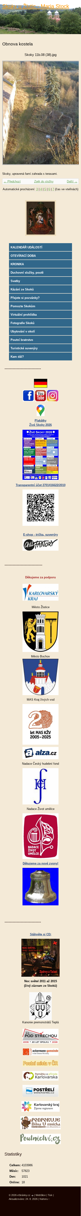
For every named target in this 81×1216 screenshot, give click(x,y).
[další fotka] (71, 115)
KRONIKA (17, 264)
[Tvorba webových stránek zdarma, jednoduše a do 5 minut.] (32, 1195)
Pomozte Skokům (23, 306)
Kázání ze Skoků (22, 289)
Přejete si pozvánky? (25, 298)
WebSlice (41, 1195)
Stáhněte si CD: (40, 934)
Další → (72, 181)
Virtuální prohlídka (24, 314)
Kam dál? (17, 356)
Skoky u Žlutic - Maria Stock (35, 6)
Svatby (15, 281)
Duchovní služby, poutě (27, 272)
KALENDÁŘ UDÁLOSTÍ (26, 247)
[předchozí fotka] (9, 115)
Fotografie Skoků (22, 323)
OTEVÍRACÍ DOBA (23, 255)
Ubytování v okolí (23, 331)
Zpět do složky (44, 181)
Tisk (50, 1195)
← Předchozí (12, 181)
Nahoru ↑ (45, 1199)
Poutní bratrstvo (22, 340)
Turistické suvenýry (24, 348)
